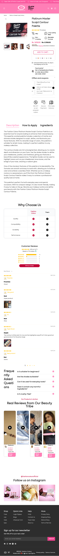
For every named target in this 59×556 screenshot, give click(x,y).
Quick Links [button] (17, 511)
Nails (5, 520)
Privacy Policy (45, 514)
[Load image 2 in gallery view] (14, 46)
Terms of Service (46, 523)
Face (5, 514)
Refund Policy (45, 520)
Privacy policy (40, 552)
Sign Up (51, 538)
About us (30, 523)
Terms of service (50, 552)
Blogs (15, 517)
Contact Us (31, 517)
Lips (5, 517)
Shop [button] (6, 511)
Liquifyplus (31, 553)
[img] (7, 275)
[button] (4, 8)
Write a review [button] (29, 265)
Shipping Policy (45, 517)
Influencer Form (18, 520)
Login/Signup (17, 514)
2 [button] (27, 365)
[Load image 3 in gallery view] (22, 46)
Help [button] (30, 511)
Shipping (41, 45)
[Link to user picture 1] (7, 304)
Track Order (31, 520)
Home (5, 15)
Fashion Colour (27, 551)
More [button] (43, 511)
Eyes (5, 523)
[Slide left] (5, 46)
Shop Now (10, 454)
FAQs (29, 514)
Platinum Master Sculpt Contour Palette (17, 15)
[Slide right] (28, 46)
